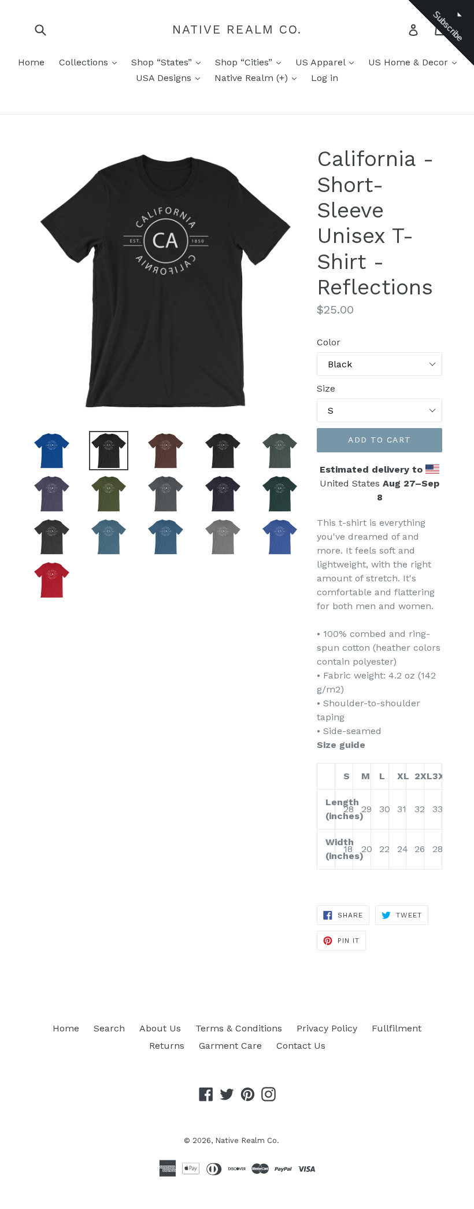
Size (326, 388)
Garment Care (230, 1045)
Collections (85, 62)
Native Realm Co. (237, 29)
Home (31, 62)
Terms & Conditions (238, 1028)
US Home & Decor (409, 62)
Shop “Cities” (245, 62)
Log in (324, 77)
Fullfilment (396, 1028)
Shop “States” (163, 62)
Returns (166, 1045)
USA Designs (165, 77)
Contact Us (300, 1045)
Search (109, 1028)
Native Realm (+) (252, 77)
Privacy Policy (327, 1028)
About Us (160, 1028)
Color (328, 342)
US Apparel (321, 62)
